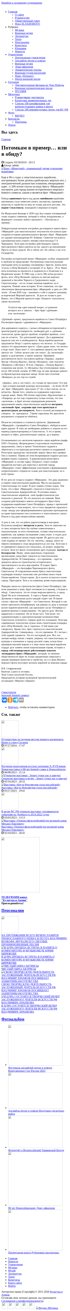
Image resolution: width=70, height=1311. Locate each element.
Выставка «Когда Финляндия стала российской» (29, 787)
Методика (14, 94)
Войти (12, 1285)
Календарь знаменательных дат (33, 100)
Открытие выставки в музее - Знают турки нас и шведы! (34, 778)
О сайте (19, 14)
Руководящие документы (29, 97)
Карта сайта (15, 1282)
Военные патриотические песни (33, 88)
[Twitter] (11, 1308)
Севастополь (8, 692)
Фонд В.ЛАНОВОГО (27, 23)
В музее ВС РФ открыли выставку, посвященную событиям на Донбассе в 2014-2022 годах (30, 813)
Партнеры (21, 121)
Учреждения (15, 54)
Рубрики (13, 27)
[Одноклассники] (18, 1308)
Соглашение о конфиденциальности (22, 1300)
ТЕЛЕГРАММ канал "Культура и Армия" (14, 899)
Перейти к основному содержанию (21, 2)
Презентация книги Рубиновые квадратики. (33, 1252)
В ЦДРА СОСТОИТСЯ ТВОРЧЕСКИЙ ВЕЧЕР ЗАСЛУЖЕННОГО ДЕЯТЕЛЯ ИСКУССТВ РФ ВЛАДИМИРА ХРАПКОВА (29, 1008)
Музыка (19, 30)
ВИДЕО (19, 115)
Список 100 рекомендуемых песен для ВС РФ (41, 109)
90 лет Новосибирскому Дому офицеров (31, 1208)
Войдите (13, 707)
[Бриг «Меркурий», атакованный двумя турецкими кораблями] (35, 171)
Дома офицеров (24, 66)
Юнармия (20, 48)
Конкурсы (21, 45)
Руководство (22, 17)
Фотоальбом (12, 1019)
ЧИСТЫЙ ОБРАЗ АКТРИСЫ (18, 968)
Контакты (14, 118)
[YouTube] (25, 1308)
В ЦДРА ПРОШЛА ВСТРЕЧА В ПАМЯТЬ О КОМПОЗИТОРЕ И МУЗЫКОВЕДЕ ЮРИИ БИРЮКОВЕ (28, 959)
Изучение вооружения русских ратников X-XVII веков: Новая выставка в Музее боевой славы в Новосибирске (33, 768)
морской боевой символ (15, 695)
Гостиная (13, 82)
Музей (12, 1270)
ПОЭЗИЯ (20, 91)
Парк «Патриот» (24, 75)
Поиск (12, 124)
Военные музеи (24, 33)
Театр (18, 39)
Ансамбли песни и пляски (30, 60)
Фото (11, 112)
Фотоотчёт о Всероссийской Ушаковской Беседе (36, 1150)
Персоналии (22, 42)
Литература (21, 36)
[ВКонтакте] (4, 1308)
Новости (20, 51)
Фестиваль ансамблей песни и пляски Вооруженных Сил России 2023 (30, 1069)
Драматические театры (28, 69)
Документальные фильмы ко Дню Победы (39, 85)
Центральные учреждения (30, 57)
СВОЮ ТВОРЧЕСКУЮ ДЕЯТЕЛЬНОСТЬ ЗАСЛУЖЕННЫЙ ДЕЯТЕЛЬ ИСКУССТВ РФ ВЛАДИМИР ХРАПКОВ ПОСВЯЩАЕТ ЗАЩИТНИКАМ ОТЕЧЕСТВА (28, 989)
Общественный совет (27, 20)
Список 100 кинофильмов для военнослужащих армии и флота (34, 105)
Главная (12, 11)
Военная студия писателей (30, 72)
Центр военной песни (27, 79)
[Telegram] (32, 1308)
